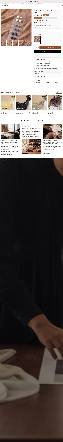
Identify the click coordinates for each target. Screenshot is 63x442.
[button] (3, 43)
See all (58, 92)
